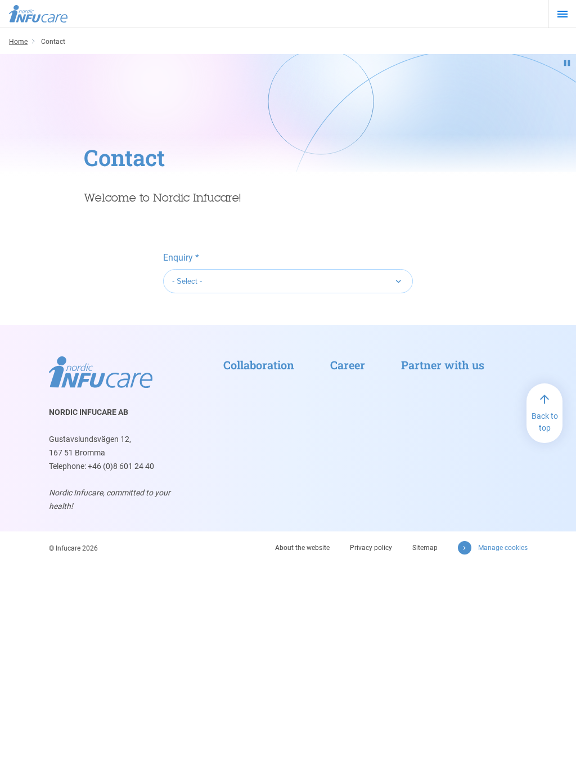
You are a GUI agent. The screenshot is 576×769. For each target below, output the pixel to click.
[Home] (38, 14)
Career (347, 364)
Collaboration (258, 364)
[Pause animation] (567, 63)
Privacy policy (371, 548)
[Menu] (562, 14)
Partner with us (442, 364)
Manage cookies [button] (503, 548)
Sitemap (425, 548)
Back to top (545, 422)
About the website (302, 548)
